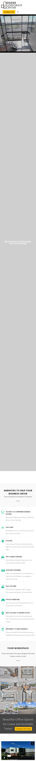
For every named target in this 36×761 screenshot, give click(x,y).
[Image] (9, 670)
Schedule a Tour (9, 12)
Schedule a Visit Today (23, 729)
